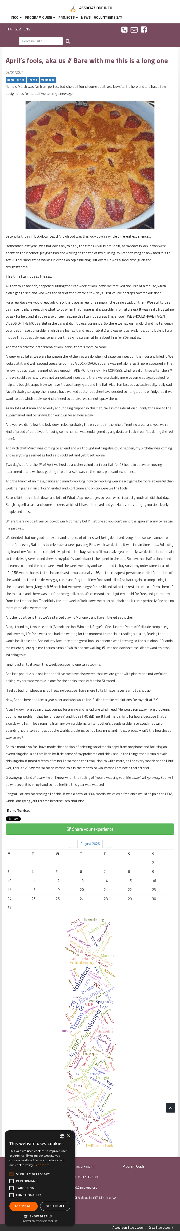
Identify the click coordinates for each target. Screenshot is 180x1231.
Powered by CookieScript (39, 1221)
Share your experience (92, 829)
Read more (41, 1165)
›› (106, 843)
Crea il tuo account (160, 1227)
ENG (27, 29)
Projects (66, 17)
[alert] (40, 1178)
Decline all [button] (55, 1206)
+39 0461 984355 (82, 1167)
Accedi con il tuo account (128, 1227)
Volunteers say (108, 17)
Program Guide (39, 17)
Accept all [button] (23, 1206)
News (86, 17)
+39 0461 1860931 (83, 1177)
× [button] (68, 1136)
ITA (9, 29)
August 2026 (90, 843)
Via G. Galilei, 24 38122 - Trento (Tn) (90, 1200)
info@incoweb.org (83, 1187)
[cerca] (68, 41)
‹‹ (73, 843)
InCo (15, 17)
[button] (39, 1216)
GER (18, 29)
